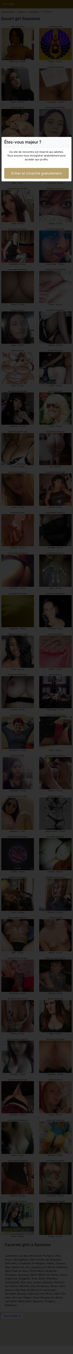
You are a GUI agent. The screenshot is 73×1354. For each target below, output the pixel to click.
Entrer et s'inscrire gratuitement (36, 173)
